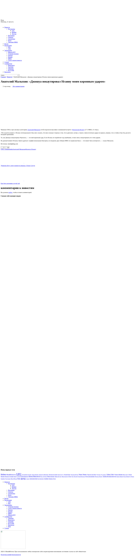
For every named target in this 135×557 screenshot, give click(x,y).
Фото (9, 40)
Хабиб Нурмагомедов (109, 476)
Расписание (8, 45)
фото (54, 478)
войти (10, 192)
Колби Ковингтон (24, 476)
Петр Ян (76, 476)
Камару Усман (17, 476)
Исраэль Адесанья (9, 476)
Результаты (11, 29)
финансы (51, 478)
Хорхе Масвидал (127, 476)
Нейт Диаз (71, 476)
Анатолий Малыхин (33, 130)
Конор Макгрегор (34, 476)
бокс (18, 478)
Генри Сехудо (60, 474)
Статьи (6, 62)
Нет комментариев (18, 86)
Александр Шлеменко (43, 474)
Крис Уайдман (43, 476)
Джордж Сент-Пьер (91, 474)
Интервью (11, 35)
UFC (13, 30)
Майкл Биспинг (50, 476)
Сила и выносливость (15, 60)
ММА (10, 59)
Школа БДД (11, 52)
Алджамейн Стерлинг (26, 474)
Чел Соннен (7, 478)
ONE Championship (7, 149)
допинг (27, 478)
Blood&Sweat (10, 474)
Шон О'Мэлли (14, 478)
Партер (10, 55)
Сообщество (8, 63)
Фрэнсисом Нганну (78, 130)
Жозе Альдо (125, 474)
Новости (7, 27)
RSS (9, 526)
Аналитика (11, 39)
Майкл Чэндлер (58, 476)
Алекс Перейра (35, 474)
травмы (46, 478)
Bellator (14, 32)
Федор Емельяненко (90, 476)
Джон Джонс (83, 474)
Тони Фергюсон (81, 476)
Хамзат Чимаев (119, 476)
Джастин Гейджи (74, 474)
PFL (9, 47)
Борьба (10, 57)
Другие (14, 34)
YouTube (10, 67)
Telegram (11, 68)
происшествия (33, 478)
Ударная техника (13, 54)
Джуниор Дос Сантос (101, 474)
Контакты (7, 72)
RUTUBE (11, 70)
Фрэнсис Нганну (30, 149)
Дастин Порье (67, 474)
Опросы (10, 37)
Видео (6, 44)
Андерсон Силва (53, 474)
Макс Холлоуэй (65, 476)
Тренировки (8, 50)
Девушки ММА (13, 42)
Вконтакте (11, 65)
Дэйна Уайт (110, 474)
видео (23, 478)
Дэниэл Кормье (118, 474)
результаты (41, 478)
